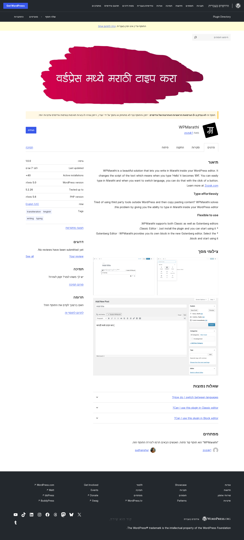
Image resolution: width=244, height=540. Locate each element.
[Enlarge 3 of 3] (213, 302)
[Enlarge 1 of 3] (213, 261)
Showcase (181, 484)
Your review (76, 256)
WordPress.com (44, 484)
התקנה (180, 147)
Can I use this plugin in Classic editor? (195, 407)
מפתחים (138, 495)
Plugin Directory (222, 16)
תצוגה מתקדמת (74, 227)
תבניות (183, 490)
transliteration (34, 211)
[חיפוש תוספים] (195, 37)
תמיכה (29, 147)
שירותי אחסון (224, 495)
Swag (93, 500)
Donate (92, 495)
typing (39, 218)
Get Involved (91, 484)
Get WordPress (15, 5)
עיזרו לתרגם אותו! (107, 26)
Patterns (182, 500)
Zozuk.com (211, 185)
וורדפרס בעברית (191, 519)
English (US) (32, 204)
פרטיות (227, 500)
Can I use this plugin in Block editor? (196, 418)
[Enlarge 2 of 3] (150, 261)
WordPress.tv (133, 500)
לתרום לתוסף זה (74, 312)
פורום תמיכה (76, 284)
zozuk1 (188, 132)
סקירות (196, 147)
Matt (50, 490)
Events (94, 490)
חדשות (227, 490)
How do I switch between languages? (195, 397)
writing (30, 218)
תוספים (183, 495)
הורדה (31, 130)
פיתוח (165, 147)
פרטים (211, 147)
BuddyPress (46, 500)
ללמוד (139, 484)
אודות (228, 484)
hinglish (47, 211)
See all (30, 256)
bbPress (48, 495)
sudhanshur (142, 450)
